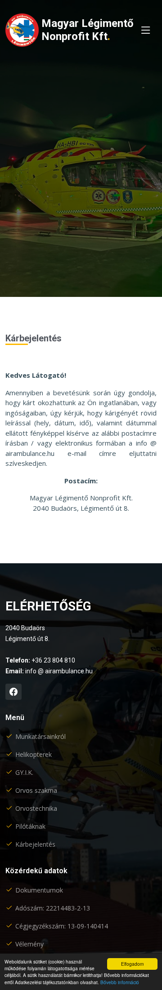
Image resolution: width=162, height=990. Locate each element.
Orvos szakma (36, 790)
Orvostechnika (36, 808)
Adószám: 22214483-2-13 (52, 908)
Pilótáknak (30, 826)
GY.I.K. (24, 772)
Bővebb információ (119, 982)
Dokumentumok (39, 890)
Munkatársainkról (40, 737)
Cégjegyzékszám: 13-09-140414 (61, 926)
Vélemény (29, 944)
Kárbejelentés (35, 844)
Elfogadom (132, 963)
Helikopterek (33, 754)
